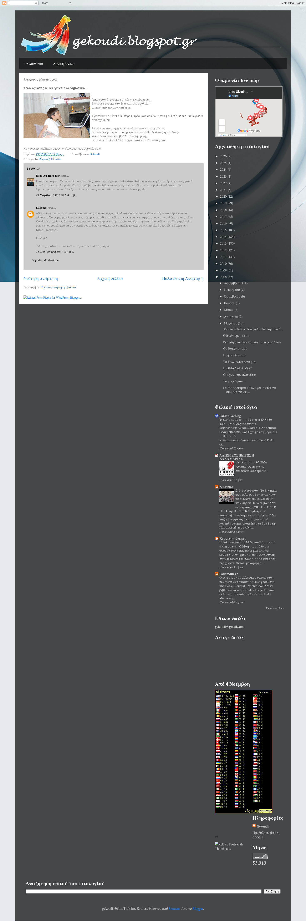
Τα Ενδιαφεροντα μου (239, 361)
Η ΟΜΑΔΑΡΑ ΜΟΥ (237, 368)
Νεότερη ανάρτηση (41, 278)
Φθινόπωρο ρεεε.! (236, 335)
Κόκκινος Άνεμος (232, 538)
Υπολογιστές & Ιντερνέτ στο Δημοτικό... (253, 329)
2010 (224, 263)
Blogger (198, 908)
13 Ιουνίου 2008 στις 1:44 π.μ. (55, 252)
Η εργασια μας (234, 355)
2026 (224, 156)
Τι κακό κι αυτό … (232, 419)
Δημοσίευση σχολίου (45, 260)
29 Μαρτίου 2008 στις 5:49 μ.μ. (56, 195)
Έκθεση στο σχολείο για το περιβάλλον (252, 342)
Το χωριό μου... (234, 381)
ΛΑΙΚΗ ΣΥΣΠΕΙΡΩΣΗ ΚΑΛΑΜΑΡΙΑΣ (236, 457)
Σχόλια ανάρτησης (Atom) (58, 287)
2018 (224, 210)
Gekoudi (41, 208)
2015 (224, 230)
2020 (224, 196)
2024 (224, 169)
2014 (224, 236)
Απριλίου (231, 316)
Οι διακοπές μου (235, 348)
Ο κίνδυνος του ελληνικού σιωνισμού (245, 577)
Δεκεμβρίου (233, 283)
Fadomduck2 (228, 573)
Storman (174, 908)
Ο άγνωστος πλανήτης (239, 374)
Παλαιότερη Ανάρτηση (183, 278)
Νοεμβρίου (232, 289)
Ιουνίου (230, 303)
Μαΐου (229, 309)
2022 (224, 183)
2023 (224, 176)
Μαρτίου (231, 323)
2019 (224, 203)
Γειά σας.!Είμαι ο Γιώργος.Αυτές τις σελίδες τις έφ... (249, 389)
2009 (224, 270)
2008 (224, 277)
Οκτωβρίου (232, 296)
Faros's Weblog (230, 415)
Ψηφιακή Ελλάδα (50, 159)
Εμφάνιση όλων (275, 608)
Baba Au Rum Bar (48, 175)
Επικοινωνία (33, 63)
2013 (224, 243)
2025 (224, 162)
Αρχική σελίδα (64, 63)
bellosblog (226, 486)
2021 (224, 189)
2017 (224, 216)
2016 (224, 223)
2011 (224, 257)
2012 (224, 250)
